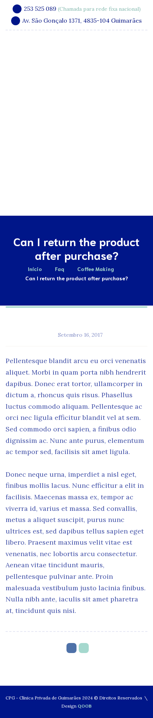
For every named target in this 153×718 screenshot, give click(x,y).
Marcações (86, 196)
